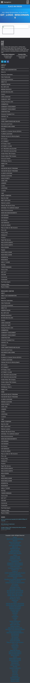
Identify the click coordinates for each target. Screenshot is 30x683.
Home (3, 12)
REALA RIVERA (5, 247)
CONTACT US (4, 116)
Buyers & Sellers (5, 286)
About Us (3, 72)
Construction (4, 279)
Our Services (4, 220)
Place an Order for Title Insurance (9, 227)
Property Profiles (5, 284)
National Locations (5, 203)
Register (3, 250)
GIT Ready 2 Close (5, 143)
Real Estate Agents (5, 282)
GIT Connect (4, 138)
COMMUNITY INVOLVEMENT (8, 106)
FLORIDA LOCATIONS (6, 133)
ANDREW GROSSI (5, 84)
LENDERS (3, 183)
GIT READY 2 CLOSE (6, 146)
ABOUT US (4, 82)
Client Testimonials (5, 77)
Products (3, 237)
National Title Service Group (12, 12)
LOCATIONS (4, 188)
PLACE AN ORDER (5, 225)
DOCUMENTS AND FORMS (8, 126)
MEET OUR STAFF (6, 200)
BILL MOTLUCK (5, 87)
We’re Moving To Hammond (7, 524)
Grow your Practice (5, 158)
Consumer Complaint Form (7, 114)
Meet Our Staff (4, 198)
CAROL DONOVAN (5, 96)
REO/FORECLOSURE (6, 252)
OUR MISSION (4, 215)
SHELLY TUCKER (5, 262)
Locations (3, 190)
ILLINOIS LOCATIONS (6, 173)
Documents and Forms (6, 124)
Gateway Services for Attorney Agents (10, 136)
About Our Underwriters (7, 74)
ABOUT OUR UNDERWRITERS (9, 69)
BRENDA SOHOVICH (6, 89)
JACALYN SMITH (5, 178)
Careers (3, 94)
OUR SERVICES (5, 222)
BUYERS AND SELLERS (7, 92)
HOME (2, 166)
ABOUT (3, 67)
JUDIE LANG (4, 180)
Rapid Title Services (6, 240)
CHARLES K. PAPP (5, 99)
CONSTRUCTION (5, 111)
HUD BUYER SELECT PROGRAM (9, 168)
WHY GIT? (3, 272)
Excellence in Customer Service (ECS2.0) (11, 131)
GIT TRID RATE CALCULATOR (8, 148)
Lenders (3, 185)
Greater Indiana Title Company (8, 156)
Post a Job (3, 230)
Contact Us (4, 119)
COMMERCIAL (4, 104)
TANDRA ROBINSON (6, 267)
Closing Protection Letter (7, 101)
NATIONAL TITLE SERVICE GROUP (10, 207)
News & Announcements (7, 210)
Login (2, 193)
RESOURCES (4, 259)
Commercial (4, 277)
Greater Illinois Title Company (8, 153)
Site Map (3, 264)
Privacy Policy (4, 232)
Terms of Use (4, 269)
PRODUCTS (4, 235)
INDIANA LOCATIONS (6, 175)
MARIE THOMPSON (6, 195)
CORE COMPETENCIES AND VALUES (10, 121)
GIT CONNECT (5, 141)
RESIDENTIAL (4, 257)
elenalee (3, 128)
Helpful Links (4, 163)
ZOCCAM (3, 274)
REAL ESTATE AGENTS (7, 242)
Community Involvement (7, 79)
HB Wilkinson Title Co (6, 161)
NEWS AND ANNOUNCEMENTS (9, 212)
